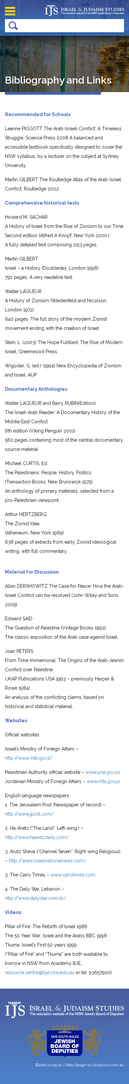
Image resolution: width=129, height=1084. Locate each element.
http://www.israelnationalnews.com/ (47, 860)
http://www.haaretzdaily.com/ (37, 837)
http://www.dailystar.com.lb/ (35, 898)
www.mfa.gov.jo (103, 781)
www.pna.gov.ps (103, 772)
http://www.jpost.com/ (29, 814)
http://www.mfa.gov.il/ (29, 758)
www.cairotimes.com (73, 874)
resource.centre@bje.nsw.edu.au (39, 972)
